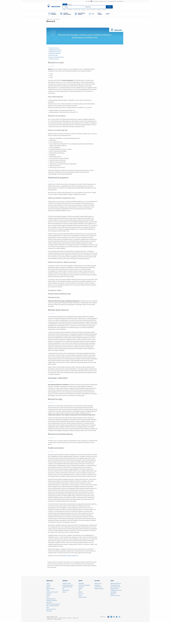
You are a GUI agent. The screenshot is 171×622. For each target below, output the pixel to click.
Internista (88, 9)
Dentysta (64, 9)
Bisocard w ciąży (53, 55)
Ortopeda (104, 9)
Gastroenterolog (76, 9)
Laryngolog (99, 9)
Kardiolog (93, 9)
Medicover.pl (49, 19)
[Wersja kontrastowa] (86, 1)
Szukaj (109, 6)
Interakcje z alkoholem (55, 53)
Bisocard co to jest (54, 48)
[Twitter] (119, 616)
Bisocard (58, 19)
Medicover (53, 6)
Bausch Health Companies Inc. (71, 555)
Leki (54, 19)
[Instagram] (114, 616)
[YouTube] (116, 616)
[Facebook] (108, 616)
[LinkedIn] (111, 616)
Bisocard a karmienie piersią (56, 57)
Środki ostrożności (54, 59)
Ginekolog (83, 9)
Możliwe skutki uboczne (55, 51)
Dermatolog (70, 9)
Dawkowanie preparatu (55, 50)
